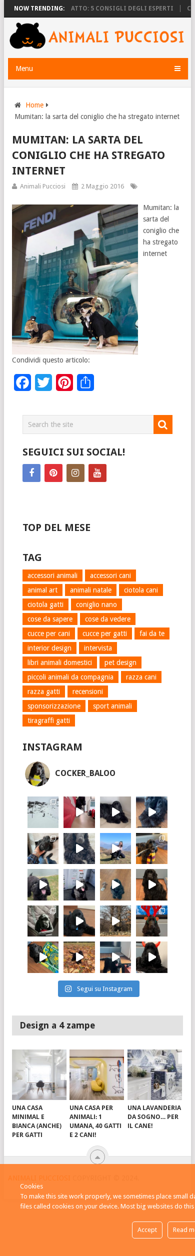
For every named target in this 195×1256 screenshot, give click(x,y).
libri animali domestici (60, 662)
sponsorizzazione (54, 706)
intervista (98, 648)
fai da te (152, 634)
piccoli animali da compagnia (71, 677)
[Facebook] (31, 473)
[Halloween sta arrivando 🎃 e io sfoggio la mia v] (152, 957)
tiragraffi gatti (49, 720)
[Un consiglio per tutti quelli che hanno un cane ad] (43, 957)
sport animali (112, 706)
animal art (43, 590)
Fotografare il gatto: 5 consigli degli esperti (83, 8)
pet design (120, 662)
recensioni (87, 692)
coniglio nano (96, 604)
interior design (50, 648)
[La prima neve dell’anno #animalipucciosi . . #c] (116, 921)
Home (35, 105)
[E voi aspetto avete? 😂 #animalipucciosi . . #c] (116, 812)
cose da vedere (107, 619)
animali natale (91, 590)
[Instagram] (75, 473)
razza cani (141, 677)
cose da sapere (50, 619)
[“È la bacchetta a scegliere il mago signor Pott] (152, 848)
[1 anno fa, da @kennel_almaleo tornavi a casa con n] (43, 921)
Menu (24, 68)
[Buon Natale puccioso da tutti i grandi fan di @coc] (152, 921)
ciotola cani (141, 590)
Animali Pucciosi (43, 186)
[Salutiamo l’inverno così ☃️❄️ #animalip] (43, 812)
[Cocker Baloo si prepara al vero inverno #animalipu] (79, 957)
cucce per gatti (104, 634)
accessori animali (53, 576)
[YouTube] (97, 473)
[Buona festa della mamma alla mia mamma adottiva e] (43, 848)
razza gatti (44, 692)
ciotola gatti (46, 604)
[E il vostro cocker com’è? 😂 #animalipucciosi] (116, 884)
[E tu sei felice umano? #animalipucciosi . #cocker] (116, 848)
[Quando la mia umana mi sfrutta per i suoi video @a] (79, 812)
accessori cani (110, 576)
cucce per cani (49, 634)
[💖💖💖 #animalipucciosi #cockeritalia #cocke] (43, 884)
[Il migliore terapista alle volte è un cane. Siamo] (152, 884)
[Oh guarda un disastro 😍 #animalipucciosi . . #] (79, 884)
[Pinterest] (53, 473)
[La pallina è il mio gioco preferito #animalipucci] (79, 921)
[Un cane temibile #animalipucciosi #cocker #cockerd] (116, 957)
